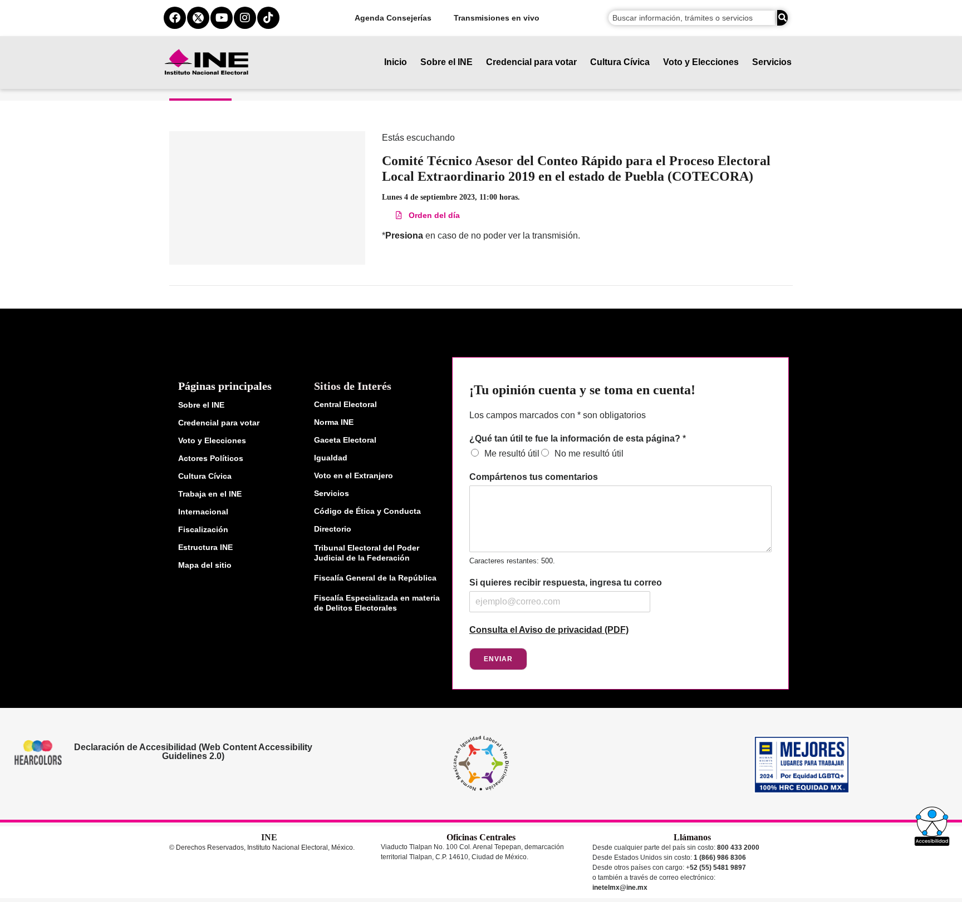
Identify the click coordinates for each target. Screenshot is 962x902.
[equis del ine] (198, 18)
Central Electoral (345, 404)
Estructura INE (205, 547)
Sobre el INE (446, 62)
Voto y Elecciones (701, 62)
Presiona (404, 235)
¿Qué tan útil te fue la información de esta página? (577, 438)
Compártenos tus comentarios (533, 477)
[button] (932, 826)
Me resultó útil (511, 453)
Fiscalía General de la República (375, 577)
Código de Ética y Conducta (367, 511)
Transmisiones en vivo (496, 17)
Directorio (332, 528)
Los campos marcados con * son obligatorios (557, 415)
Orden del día (431, 215)
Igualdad (330, 457)
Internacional (203, 511)
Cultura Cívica (620, 62)
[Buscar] (782, 18)
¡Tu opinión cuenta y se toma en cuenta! (582, 390)
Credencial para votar (531, 62)
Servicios (772, 62)
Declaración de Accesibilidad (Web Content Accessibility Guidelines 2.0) (192, 751)
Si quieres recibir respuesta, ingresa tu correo (565, 582)
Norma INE (334, 422)
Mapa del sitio (205, 565)
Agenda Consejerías (393, 17)
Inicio (395, 62)
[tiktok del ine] (268, 18)
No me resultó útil (589, 453)
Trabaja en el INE (210, 493)
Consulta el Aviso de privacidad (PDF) (549, 630)
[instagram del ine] (245, 18)
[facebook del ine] (175, 18)
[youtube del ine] (221, 18)
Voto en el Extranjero (353, 475)
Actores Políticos (210, 458)
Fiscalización (203, 529)
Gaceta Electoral (345, 439)
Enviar (498, 659)
